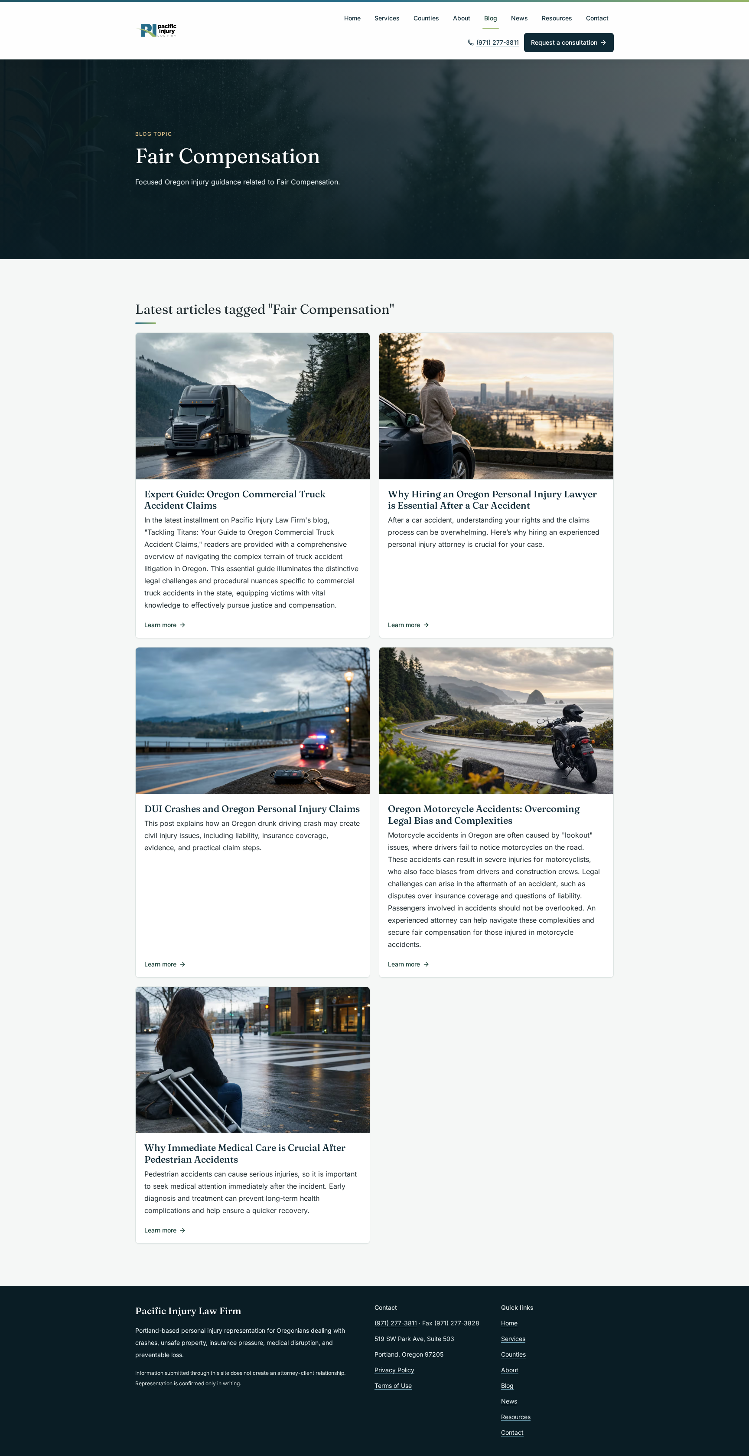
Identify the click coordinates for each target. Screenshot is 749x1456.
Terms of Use (393, 1385)
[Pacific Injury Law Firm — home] (156, 30)
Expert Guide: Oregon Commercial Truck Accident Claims (235, 500)
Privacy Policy (394, 1370)
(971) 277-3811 (497, 42)
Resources (557, 18)
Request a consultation (564, 42)
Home (352, 18)
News (519, 18)
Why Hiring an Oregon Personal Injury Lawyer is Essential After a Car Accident (492, 500)
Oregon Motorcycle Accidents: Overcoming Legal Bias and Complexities (484, 814)
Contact (597, 18)
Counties (426, 18)
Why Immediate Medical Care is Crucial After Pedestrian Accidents (244, 1153)
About (461, 18)
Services (387, 18)
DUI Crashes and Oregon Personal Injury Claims (252, 809)
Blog (490, 18)
